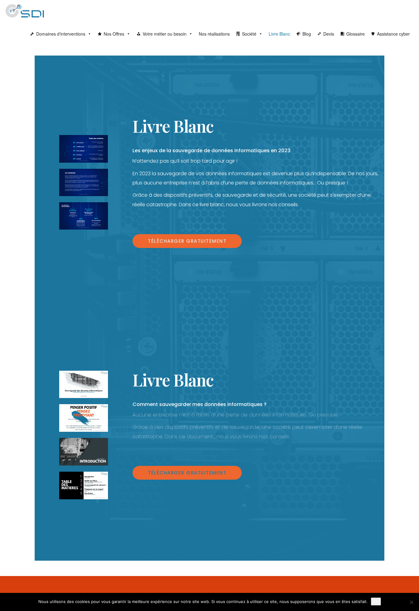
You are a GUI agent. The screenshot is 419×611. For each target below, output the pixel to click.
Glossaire (355, 34)
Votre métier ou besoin (164, 34)
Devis (328, 34)
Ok (376, 601)
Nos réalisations (214, 34)
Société (249, 34)
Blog (306, 34)
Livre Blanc (279, 34)
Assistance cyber (393, 34)
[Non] (411, 602)
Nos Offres (114, 34)
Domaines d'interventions (60, 34)
